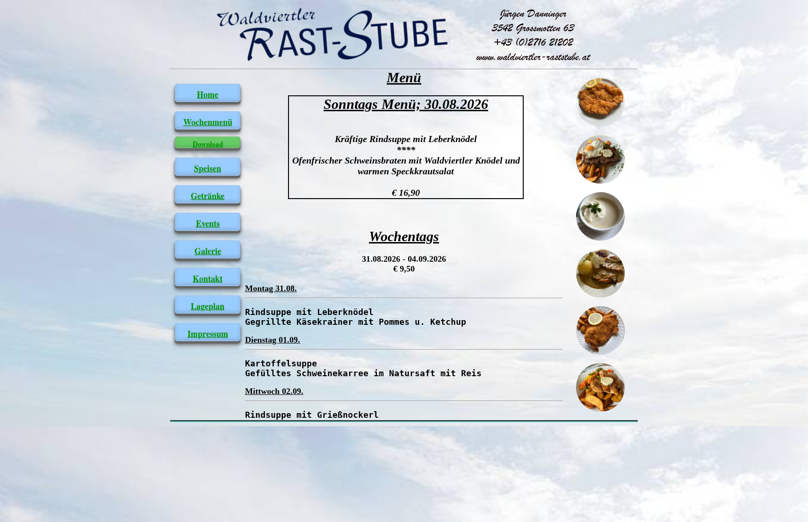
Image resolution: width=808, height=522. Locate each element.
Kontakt (208, 278)
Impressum (208, 334)
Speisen (207, 168)
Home (207, 94)
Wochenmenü (207, 122)
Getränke (207, 196)
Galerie (208, 251)
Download (208, 144)
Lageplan (207, 306)
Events (208, 223)
